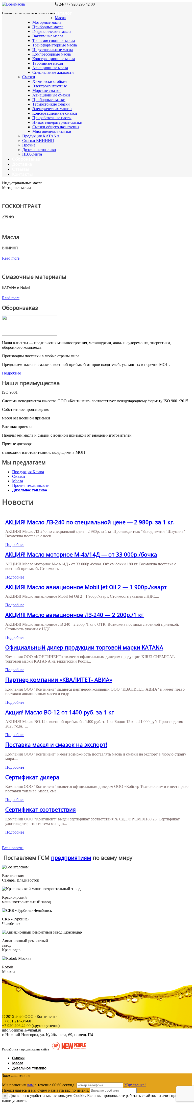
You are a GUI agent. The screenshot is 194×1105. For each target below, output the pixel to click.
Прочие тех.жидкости (31, 485)
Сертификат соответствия (40, 809)
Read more (10, 258)
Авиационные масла (50, 68)
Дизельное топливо (39, 149)
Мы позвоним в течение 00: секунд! (39, 1085)
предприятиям (71, 857)
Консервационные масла (53, 59)
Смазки (28, 77)
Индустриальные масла (52, 49)
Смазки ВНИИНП (38, 140)
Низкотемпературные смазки (57, 122)
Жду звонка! (135, 1085)
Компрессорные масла (51, 54)
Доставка (22, 164)
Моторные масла (46, 22)
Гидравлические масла (51, 31)
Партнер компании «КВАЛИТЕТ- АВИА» (58, 679)
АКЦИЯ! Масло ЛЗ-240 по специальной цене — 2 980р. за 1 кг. (90, 522)
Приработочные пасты (51, 118)
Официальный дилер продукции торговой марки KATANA (84, 647)
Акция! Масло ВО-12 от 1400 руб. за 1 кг (59, 712)
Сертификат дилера (32, 777)
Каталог (63, 13)
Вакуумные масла (47, 36)
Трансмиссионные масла (53, 40)
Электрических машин (52, 109)
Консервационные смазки (54, 113)
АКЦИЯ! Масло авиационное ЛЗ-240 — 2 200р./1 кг (74, 614)
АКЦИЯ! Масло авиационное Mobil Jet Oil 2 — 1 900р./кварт (86, 587)
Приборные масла (47, 27)
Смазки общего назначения (55, 127)
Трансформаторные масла (54, 45)
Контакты (22, 174)
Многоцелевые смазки (51, 131)
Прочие (28, 145)
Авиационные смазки (51, 95)
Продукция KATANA (41, 136)
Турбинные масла (47, 63)
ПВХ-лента (32, 154)
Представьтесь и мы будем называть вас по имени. (45, 1090)
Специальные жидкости (53, 72)
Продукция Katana (28, 472)
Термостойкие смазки (51, 104)
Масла (60, 18)
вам (30, 1085)
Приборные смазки (48, 99)
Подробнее (11, 373)
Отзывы (20, 169)
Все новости (12, 848)
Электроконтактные (49, 86)
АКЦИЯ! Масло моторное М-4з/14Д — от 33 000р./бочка (81, 554)
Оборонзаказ (26, 159)
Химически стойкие (49, 81)
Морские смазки (46, 90)
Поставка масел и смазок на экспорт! (56, 744)
